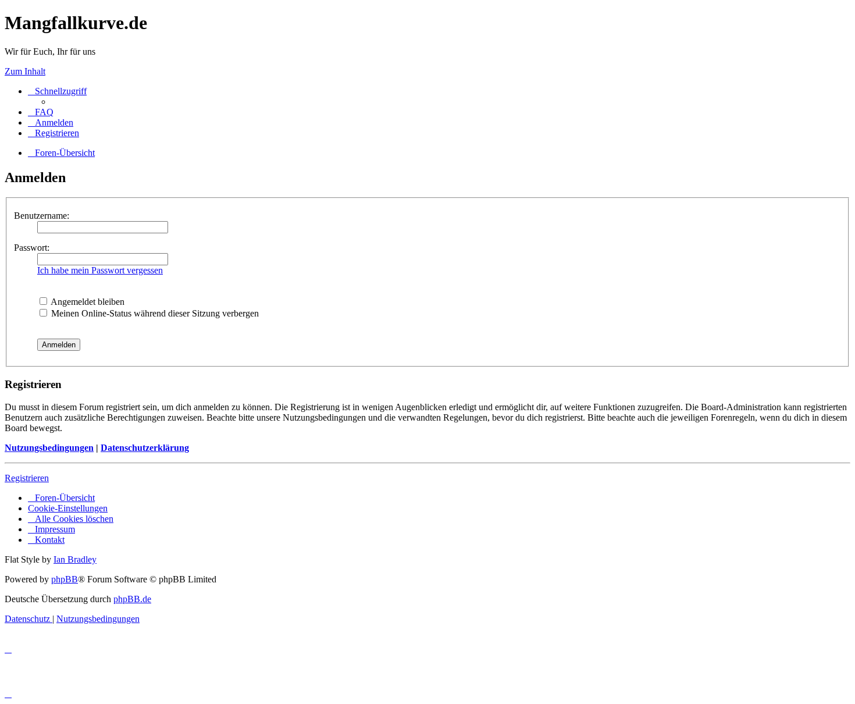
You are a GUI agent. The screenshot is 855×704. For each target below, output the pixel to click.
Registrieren (27, 478)
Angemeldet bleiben (86, 302)
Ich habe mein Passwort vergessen (100, 270)
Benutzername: (41, 216)
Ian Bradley (75, 559)
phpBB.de (132, 599)
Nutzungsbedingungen (49, 448)
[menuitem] (41, 112)
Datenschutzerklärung (145, 448)
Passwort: (31, 248)
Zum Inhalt (25, 71)
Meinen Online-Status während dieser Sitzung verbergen (154, 313)
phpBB (64, 579)
